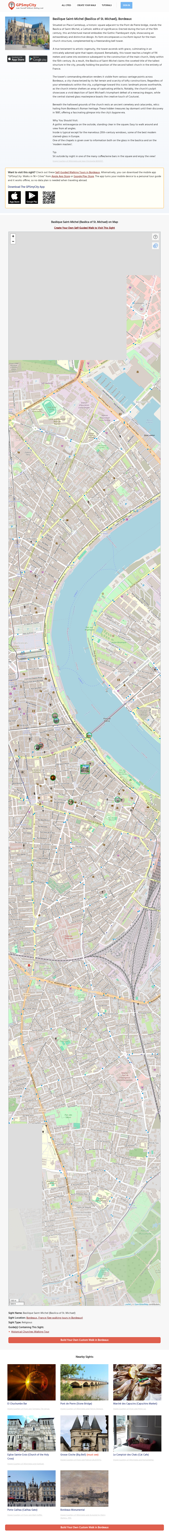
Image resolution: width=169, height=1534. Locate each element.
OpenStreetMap (141, 1304)
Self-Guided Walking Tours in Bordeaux (77, 172)
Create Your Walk (86, 5)
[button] (84, 769)
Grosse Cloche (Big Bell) (73, 1455)
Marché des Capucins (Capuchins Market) (135, 1404)
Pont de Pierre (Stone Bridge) (76, 1404)
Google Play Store (84, 176)
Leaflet (128, 1304)
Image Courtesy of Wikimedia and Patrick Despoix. (81, 1409)
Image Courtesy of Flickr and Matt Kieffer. (24, 1515)
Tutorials (107, 5)
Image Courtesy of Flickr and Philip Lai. (129, 1409)
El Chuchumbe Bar (17, 1404)
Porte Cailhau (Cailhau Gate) (22, 1510)
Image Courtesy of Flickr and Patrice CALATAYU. (80, 1460)
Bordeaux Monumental (72, 1510)
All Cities (66, 5)
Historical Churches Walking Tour (30, 1332)
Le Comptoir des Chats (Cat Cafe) (131, 1455)
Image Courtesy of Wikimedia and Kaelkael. (25, 1464)
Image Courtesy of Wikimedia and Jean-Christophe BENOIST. (78, 161)
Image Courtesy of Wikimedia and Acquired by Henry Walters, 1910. (82, 1516)
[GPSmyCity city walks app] (25, 6)
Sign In (126, 5)
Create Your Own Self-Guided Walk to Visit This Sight (84, 228)
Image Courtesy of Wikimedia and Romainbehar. (133, 1460)
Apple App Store (60, 176)
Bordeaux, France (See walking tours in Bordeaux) (54, 1318)
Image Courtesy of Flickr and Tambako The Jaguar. (28, 1409)
